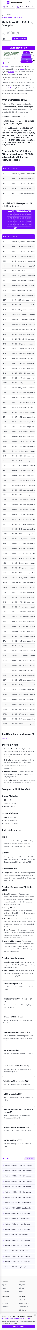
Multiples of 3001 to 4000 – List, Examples (18, 1197)
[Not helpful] (9, 38)
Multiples (5, 66)
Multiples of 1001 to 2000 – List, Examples (18, 1208)
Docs (21, 1291)
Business (5, 1303)
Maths (9, 14)
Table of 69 (5, 738)
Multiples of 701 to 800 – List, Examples (17, 1224)
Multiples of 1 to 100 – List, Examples (16, 1235)
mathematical (6, 88)
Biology (21, 1288)
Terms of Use (24, 1307)
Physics (22, 1285)
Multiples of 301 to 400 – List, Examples (17, 1261)
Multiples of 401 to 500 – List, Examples (17, 1245)
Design (4, 1300)
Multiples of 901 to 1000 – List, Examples (17, 1219)
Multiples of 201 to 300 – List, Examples (17, 1256)
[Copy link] (3, 33)
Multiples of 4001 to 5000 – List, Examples (18, 1192)
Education (5, 1307)
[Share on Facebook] (13, 33)
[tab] (8, 7)
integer (22, 69)
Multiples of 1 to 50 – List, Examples (16, 1267)
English (4, 1285)
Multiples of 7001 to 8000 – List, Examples (18, 1176)
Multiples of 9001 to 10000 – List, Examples (18, 1165)
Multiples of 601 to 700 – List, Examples (17, 1229)
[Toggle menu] (4, 2)
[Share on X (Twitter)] (8, 33)
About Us (22, 1300)
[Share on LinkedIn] (17, 33)
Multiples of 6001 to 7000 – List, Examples (18, 1181)
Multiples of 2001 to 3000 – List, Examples (18, 1203)
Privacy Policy (24, 1303)
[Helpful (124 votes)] (4, 38)
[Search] (29, 2)
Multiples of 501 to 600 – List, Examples (17, 1240)
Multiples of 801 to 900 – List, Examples (17, 1213)
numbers (11, 72)
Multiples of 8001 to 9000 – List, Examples (18, 1170)
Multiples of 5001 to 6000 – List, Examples (18, 1186)
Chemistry (5, 1291)
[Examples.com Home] (14, 2)
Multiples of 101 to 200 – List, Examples (17, 1251)
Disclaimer (23, 1310)
